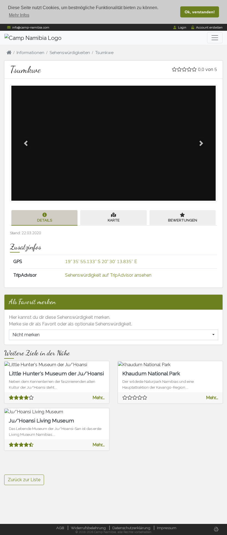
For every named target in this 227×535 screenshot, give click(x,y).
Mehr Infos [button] (19, 15)
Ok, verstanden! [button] (200, 12)
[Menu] (215, 37)
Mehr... (98, 397)
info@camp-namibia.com (30, 27)
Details (44, 220)
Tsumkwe (104, 52)
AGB (60, 528)
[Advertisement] (170, 435)
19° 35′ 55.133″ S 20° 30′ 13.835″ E (101, 261)
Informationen (30, 52)
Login (182, 27)
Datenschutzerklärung (131, 528)
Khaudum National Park (151, 373)
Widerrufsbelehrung (88, 528)
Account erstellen (209, 27)
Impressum (166, 528)
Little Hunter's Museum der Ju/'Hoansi (56, 373)
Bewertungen (182, 220)
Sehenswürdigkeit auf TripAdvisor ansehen (108, 275)
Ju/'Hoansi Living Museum (41, 420)
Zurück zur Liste (24, 479)
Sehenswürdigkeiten (70, 52)
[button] (25, 143)
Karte (114, 220)
